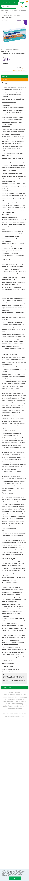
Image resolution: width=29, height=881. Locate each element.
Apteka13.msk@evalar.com (17, 703)
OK (14, 878)
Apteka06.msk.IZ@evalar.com (17, 699)
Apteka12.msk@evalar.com (20, 706)
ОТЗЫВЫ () (4, 76)
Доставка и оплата (6, 687)
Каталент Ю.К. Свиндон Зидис (17, 53)
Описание (4, 79)
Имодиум (7, 51)
